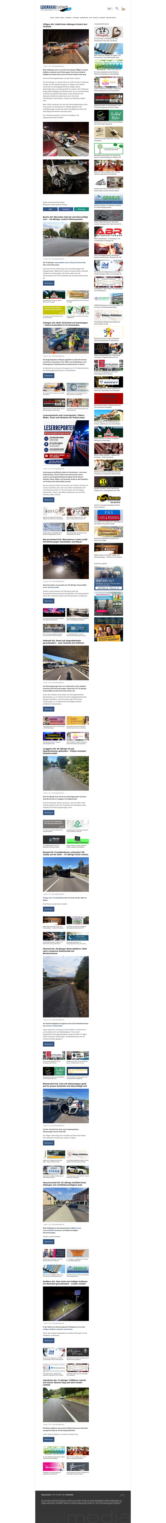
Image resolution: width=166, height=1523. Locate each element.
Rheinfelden (84, 17)
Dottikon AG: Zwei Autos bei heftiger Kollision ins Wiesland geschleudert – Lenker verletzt (65, 1282)
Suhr (90, 17)
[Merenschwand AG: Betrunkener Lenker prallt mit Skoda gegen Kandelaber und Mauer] (66, 561)
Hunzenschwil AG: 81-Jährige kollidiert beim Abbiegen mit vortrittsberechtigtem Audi (64, 1183)
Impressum (46, 1495)
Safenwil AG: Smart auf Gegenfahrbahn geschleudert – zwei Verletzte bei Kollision (63, 641)
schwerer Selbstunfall (54, 1026)
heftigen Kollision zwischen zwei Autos (57, 1329)
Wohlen (95, 17)
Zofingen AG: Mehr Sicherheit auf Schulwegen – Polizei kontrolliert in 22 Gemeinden (65, 324)
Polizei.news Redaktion (57, 66)
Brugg (62, 17)
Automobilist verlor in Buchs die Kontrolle (70, 262)
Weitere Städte (111, 17)
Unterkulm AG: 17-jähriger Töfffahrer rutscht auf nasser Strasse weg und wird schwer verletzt (64, 1382)
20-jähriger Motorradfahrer (66, 1030)
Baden (57, 17)
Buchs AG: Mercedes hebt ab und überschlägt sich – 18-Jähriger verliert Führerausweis (65, 218)
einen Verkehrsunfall (51, 587)
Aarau (52, 17)
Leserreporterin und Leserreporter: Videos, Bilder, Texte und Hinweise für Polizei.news (64, 416)
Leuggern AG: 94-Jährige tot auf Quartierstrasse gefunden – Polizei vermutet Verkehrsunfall (64, 751)
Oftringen (76, 17)
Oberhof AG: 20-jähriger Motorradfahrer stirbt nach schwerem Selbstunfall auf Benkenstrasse (65, 951)
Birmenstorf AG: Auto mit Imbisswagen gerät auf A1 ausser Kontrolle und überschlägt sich (65, 1085)
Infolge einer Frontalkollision (53, 898)
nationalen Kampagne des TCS (65, 368)
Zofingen (102, 17)
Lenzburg (68, 17)
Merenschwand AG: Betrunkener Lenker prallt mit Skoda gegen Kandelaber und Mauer (65, 540)
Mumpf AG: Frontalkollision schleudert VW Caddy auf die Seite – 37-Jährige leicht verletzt (65, 853)
